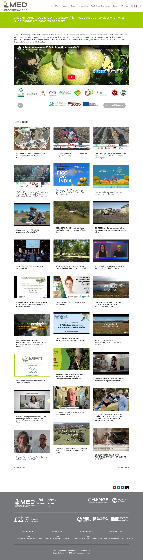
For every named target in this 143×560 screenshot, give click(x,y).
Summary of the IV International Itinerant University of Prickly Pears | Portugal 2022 (71, 192)
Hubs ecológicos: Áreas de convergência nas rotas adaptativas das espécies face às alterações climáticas (31, 343)
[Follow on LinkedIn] (118, 487)
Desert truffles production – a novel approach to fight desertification (110, 380)
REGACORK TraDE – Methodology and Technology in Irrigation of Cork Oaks (71, 230)
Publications (95, 6)
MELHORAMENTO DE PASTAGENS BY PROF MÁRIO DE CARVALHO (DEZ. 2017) (71, 451)
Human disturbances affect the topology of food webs (108, 193)
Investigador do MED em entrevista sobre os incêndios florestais (110, 267)
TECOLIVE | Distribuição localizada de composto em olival (71, 155)
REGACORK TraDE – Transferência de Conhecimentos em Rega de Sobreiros (32, 156)
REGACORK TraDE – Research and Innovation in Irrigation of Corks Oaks (71, 267)
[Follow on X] (127, 487)
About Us (55, 6)
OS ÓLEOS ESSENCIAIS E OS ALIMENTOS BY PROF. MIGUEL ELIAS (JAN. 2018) (110, 457)
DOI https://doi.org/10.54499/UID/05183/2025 (57, 537)
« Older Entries (19, 467)
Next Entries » (123, 467)
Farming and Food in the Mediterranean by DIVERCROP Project (108, 342)
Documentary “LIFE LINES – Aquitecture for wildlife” (28, 231)
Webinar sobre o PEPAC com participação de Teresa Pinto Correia (71, 339)
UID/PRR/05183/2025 (86, 532)
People (73, 6)
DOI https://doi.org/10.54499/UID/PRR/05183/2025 (88, 537)
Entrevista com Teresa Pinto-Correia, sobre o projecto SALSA (32, 458)
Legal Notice (57, 553)
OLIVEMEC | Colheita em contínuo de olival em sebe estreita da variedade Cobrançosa (110, 156)
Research (64, 6)
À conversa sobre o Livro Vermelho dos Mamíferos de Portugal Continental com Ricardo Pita (70, 377)
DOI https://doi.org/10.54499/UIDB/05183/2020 (29, 537)
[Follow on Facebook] (122, 487)
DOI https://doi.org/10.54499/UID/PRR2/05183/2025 (118, 537)
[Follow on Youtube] (114, 487)
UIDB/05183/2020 (27, 532)
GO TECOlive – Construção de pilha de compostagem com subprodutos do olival (111, 230)
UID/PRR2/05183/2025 (115, 532)
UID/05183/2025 (57, 532)
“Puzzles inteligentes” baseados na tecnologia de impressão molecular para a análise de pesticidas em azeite (31, 420)
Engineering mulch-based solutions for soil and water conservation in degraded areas (31, 304)
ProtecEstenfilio (54, 35)
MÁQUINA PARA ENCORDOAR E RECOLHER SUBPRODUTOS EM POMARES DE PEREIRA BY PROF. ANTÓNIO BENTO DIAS (109, 418)
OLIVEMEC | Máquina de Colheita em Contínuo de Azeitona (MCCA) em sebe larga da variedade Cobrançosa (32, 194)
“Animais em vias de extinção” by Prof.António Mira (70, 414)
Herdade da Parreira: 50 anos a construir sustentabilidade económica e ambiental (108, 304)
